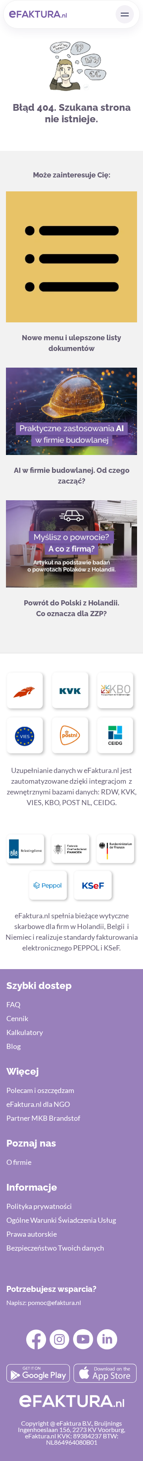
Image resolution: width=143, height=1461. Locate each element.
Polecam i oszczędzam (40, 1090)
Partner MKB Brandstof (43, 1118)
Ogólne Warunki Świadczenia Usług (61, 1220)
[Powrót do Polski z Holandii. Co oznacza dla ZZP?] (71, 545)
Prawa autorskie (31, 1234)
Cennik (17, 1018)
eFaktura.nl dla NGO (38, 1104)
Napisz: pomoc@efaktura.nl (43, 1302)
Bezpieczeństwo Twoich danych (55, 1247)
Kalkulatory (24, 1032)
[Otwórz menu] (125, 14)
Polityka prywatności (39, 1206)
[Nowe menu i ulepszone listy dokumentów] (71, 258)
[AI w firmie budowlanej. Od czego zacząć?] (71, 413)
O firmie (18, 1162)
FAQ (13, 1004)
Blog (13, 1046)
